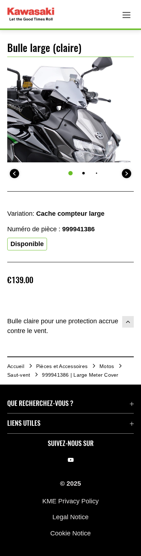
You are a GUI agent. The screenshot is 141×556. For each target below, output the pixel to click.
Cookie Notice (70, 533)
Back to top (128, 322)
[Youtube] (70, 460)
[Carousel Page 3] (96, 173)
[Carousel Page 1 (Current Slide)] (70, 173)
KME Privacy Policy (70, 501)
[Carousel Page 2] (83, 173)
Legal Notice (70, 517)
